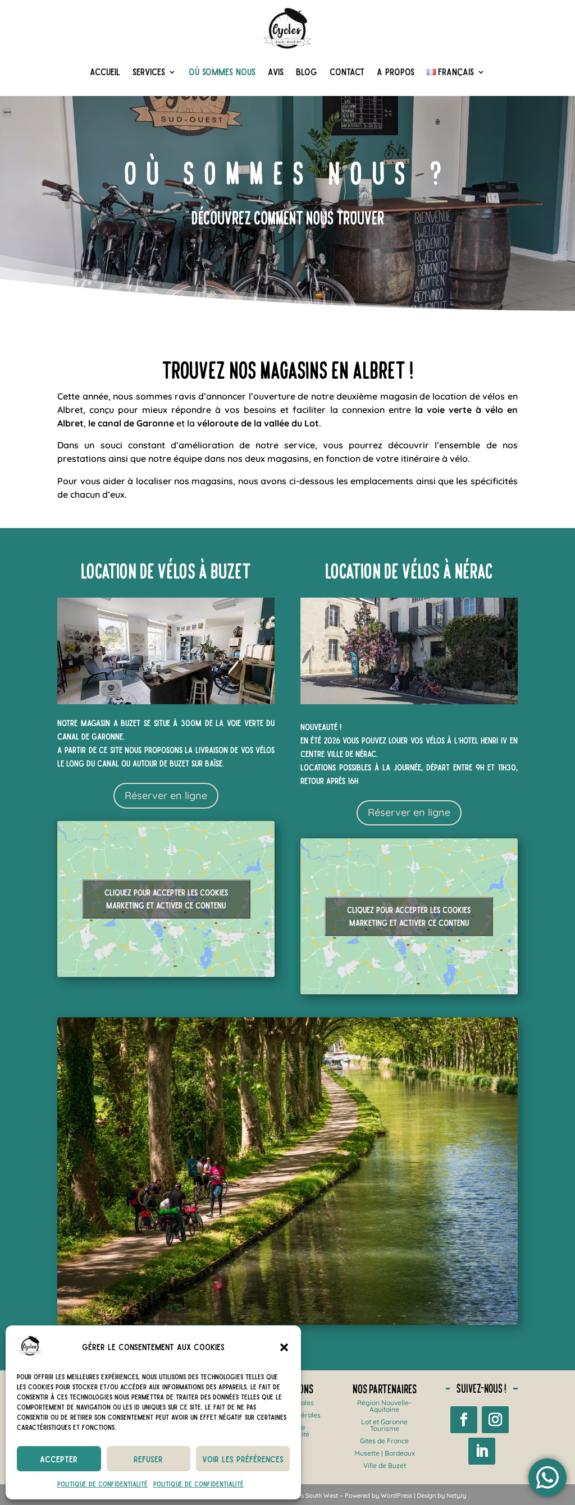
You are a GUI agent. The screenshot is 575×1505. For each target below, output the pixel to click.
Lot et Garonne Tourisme (384, 1425)
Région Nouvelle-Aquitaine (384, 1406)
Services (149, 71)
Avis (276, 71)
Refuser (148, 1458)
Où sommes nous (222, 71)
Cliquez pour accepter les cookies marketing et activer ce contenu (166, 899)
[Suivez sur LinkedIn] (481, 1451)
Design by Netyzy (441, 1495)
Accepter (58, 1458)
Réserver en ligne (166, 795)
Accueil (105, 71)
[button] (284, 1347)
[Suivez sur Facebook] (463, 1419)
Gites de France (384, 1441)
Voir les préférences (243, 1458)
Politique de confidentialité (102, 1483)
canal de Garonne (90, 736)
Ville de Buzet (384, 1465)
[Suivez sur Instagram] (495, 1419)
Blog (306, 71)
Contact (347, 71)
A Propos (395, 71)
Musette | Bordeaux (384, 1453)
